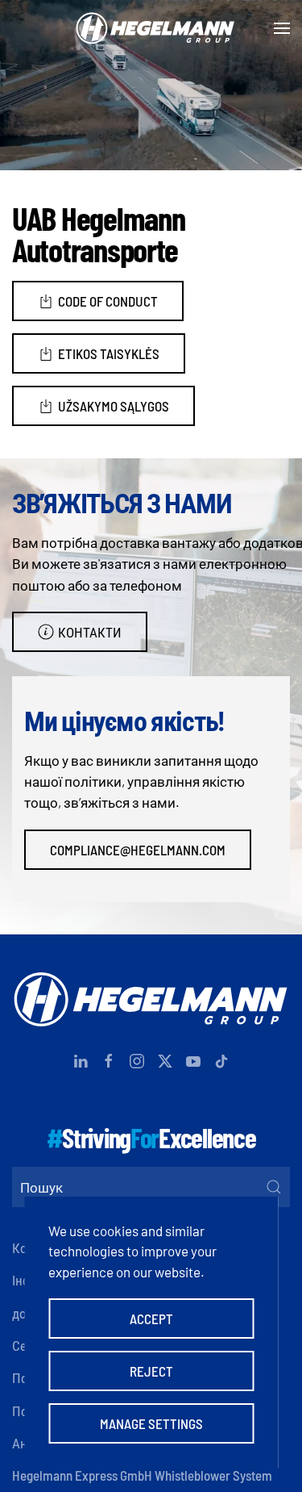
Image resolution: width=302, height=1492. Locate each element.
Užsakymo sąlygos (113, 406)
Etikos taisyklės (108, 353)
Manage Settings (151, 1423)
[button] (282, 28)
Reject (151, 1371)
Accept (151, 1318)
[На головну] (151, 28)
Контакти (90, 632)
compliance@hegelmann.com (137, 850)
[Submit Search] (274, 1187)
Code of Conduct (108, 301)
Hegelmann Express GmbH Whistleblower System (142, 1475)
